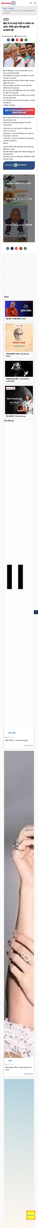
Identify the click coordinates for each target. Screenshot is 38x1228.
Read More (27, 745)
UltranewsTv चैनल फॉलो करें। (16, 165)
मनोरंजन (10, 1060)
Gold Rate (31, 1210)
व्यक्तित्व (14, 733)
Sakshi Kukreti (8, 36)
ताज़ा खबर (11, 8)
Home (4, 8)
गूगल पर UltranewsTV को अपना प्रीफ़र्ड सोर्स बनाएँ (19, 111)
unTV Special (31, 1215)
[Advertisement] (19, 274)
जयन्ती (9, 733)
